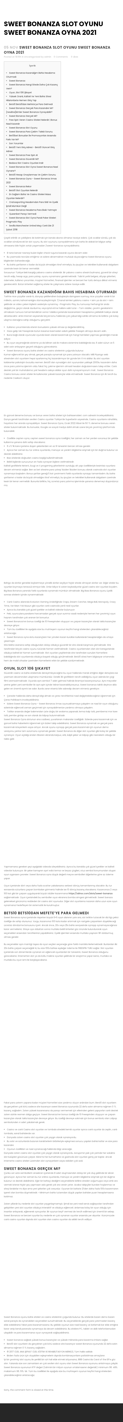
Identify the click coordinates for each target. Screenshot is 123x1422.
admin (47, 56)
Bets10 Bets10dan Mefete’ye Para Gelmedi (31, 104)
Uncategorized (32, 56)
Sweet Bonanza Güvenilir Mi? (24, 159)
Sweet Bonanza (17, 80)
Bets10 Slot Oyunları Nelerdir (23, 190)
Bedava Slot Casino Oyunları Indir (26, 162)
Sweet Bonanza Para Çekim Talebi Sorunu (31, 131)
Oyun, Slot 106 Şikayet (20, 92)
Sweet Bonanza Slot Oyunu (23, 127)
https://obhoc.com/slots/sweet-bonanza (90, 893)
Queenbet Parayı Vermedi (22, 213)
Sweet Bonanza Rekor (20, 186)
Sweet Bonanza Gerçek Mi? (23, 115)
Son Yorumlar (16, 143)
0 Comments (61, 56)
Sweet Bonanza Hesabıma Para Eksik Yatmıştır (33, 209)
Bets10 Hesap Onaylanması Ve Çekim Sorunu (32, 174)
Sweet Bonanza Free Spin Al (23, 155)
